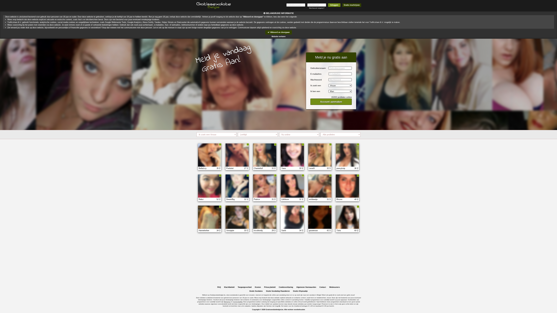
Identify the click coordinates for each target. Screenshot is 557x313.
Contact (322, 287)
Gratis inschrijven (352, 5)
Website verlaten (278, 37)
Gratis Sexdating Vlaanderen (278, 291)
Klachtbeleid (229, 287)
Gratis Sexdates (256, 291)
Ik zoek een (315, 85)
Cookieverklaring (286, 287)
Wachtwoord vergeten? (316, 8)
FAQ (219, 287)
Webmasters (334, 287)
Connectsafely (237, 302)
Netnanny (227, 302)
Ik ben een (315, 91)
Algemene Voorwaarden (306, 287)
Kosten (258, 287)
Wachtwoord (316, 80)
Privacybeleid (269, 287)
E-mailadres (315, 74)
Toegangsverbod (245, 287)
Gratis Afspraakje (300, 291)
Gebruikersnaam (318, 68)
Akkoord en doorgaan (280, 32)
